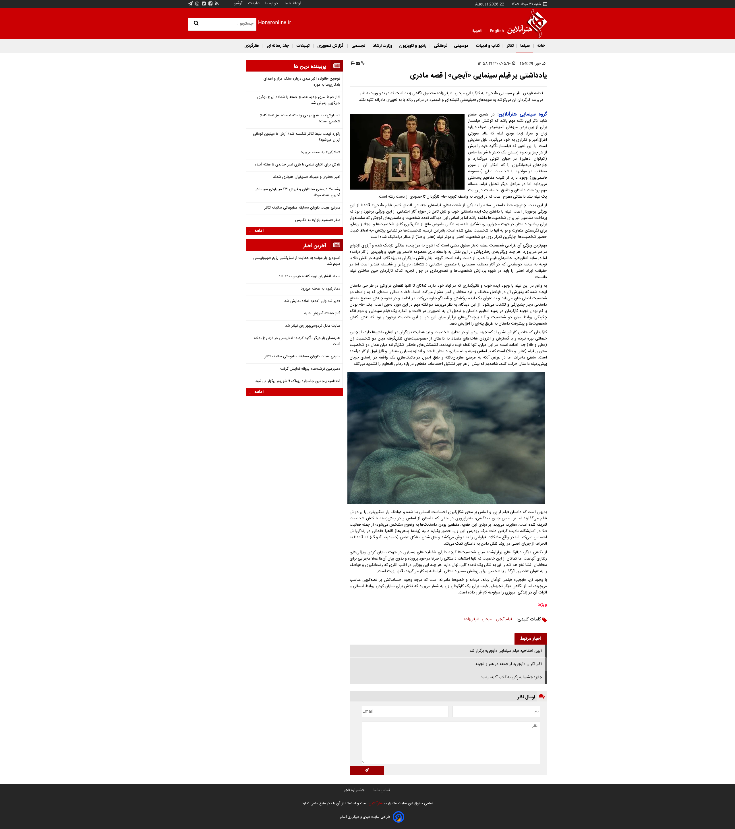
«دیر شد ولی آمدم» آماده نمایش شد (312, 301)
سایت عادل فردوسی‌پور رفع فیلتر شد (312, 326)
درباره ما (271, 3)
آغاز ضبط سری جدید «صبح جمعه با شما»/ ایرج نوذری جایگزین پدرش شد (298, 100)
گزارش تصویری (330, 45)
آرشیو (238, 3)
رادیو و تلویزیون (412, 45)
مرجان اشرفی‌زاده (478, 619)
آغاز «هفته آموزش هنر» (322, 314)
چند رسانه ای (278, 45)
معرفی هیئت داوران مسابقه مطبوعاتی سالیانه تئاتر (302, 208)
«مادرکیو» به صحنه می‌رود (320, 152)
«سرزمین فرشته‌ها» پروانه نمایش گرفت (310, 369)
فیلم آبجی (504, 619)
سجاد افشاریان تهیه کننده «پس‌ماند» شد (309, 276)
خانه (540, 45)
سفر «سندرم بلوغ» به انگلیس (317, 220)
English (497, 30)
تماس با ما (381, 790)
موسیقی (461, 45)
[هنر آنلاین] (527, 23)
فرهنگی (440, 45)
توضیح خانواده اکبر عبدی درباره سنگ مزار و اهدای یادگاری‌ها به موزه (302, 82)
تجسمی (358, 45)
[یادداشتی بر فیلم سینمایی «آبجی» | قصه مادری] (408, 151)
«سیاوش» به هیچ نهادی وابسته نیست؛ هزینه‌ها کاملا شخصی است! (300, 119)
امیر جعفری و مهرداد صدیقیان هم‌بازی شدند (306, 177)
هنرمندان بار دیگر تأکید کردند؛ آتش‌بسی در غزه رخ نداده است (297, 341)
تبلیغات (253, 3)
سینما (525, 45)
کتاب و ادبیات (487, 45)
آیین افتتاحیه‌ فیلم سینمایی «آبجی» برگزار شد (505, 650)
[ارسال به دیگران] (357, 63)
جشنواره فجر (354, 790)
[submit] (367, 770)
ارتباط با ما (293, 3)
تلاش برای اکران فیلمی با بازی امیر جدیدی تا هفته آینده (297, 165)
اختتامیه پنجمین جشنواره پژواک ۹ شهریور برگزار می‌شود (297, 381)
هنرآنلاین (375, 803)
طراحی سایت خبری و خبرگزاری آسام (365, 817)
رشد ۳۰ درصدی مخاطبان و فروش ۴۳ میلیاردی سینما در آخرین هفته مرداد (297, 192)
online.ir (274, 23)
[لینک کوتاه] (362, 63)
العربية (476, 30)
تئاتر (510, 45)
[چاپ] (353, 63)
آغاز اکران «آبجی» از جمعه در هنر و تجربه (508, 664)
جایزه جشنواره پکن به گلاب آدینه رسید (511, 677)
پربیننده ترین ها (310, 66)
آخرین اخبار (314, 246)
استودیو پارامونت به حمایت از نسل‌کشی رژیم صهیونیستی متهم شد (296, 261)
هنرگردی (251, 45)
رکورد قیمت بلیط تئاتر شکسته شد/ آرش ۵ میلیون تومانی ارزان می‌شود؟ (296, 137)
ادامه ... (256, 231)
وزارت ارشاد (382, 45)
